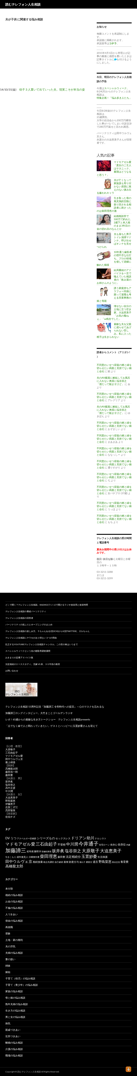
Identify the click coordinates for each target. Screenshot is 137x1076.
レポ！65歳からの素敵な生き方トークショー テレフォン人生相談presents (47, 719)
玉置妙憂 (89, 856)
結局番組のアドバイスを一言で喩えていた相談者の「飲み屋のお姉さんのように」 (114, 276)
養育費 (124, 861)
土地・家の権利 (14, 939)
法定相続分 (73, 857)
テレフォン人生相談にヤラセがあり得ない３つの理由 (31, 637)
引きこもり (10, 857)
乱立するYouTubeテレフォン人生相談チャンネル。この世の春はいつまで (41, 644)
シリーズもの (46, 838)
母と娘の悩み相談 (15, 997)
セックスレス (62, 838)
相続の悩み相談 (14, 894)
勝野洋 (37, 851)
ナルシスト (100, 838)
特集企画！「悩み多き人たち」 (114, 97)
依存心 (113, 844)
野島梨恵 (10, 800)
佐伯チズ (10, 816)
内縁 (128, 845)
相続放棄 (38, 861)
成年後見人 (22, 856)
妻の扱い (10, 959)
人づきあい (11, 914)
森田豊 (9, 775)
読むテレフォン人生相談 (23, 4)
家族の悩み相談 (14, 991)
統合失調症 (48, 862)
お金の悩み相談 (14, 901)
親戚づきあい (12, 1029)
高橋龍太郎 (11, 768)
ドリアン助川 (82, 838)
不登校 (62, 844)
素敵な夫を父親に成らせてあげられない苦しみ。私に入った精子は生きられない (114, 330)
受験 (7, 933)
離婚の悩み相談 (14, 1042)
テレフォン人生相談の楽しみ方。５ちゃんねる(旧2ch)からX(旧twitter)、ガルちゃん (47, 631)
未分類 (9, 888)
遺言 (95, 861)
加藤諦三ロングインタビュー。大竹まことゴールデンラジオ (39, 712)
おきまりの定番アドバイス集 (19, 657)
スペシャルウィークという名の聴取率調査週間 (27, 651)
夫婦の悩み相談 (14, 952)
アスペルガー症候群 (26, 838)
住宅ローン (104, 844)
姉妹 (7, 965)
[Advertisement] (45, 57)
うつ (13, 838)
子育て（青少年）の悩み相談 (21, 984)
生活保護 (103, 856)
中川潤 (9, 791)
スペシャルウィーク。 (116, 88)
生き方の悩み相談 (15, 1010)
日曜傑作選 (34, 857)
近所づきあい (12, 1036)
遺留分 (89, 862)
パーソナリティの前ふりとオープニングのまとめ (28, 624)
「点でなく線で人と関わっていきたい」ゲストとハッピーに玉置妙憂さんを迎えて (51, 725)
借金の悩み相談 (14, 920)
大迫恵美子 (11, 797)
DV (7, 838)
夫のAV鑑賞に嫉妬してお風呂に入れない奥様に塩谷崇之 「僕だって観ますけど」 (113, 381)
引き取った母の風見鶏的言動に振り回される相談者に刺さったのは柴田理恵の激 (114, 204)
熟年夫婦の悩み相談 (16, 1004)
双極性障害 (46, 851)
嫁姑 (7, 971)
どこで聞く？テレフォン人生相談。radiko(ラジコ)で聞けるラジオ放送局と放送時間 (46, 604)
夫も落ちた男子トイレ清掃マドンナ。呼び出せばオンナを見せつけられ (114, 240)
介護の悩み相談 (14, 1049)
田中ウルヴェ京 (14, 758)
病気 (7, 1023)
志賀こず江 (11, 807)
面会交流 (116, 862)
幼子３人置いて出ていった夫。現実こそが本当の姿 (52, 89)
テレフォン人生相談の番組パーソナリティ (25, 611)
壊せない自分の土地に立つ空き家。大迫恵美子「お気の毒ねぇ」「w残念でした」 (114, 312)
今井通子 (88, 844)
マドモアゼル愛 (14, 755)
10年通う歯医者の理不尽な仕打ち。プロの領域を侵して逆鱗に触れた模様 (114, 258)
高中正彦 (10, 787)
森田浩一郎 (11, 771)
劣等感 (30, 851)
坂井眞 (9, 781)
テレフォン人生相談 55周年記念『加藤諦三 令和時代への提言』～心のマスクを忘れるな (54, 706)
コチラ (113, 43)
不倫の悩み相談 (14, 907)
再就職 (9, 927)
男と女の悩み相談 (15, 1016)
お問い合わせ (11, 670)
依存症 (122, 844)
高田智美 (10, 810)
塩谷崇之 (10, 784)
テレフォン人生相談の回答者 (19, 618)
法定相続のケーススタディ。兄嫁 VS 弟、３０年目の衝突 (32, 664)
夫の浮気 (10, 946)
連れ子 (82, 862)
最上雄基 (10, 762)
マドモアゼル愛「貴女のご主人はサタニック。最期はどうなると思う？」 (114, 168)
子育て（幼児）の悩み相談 (20, 978)
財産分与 (74, 861)
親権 (66, 862)
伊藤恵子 (10, 803)
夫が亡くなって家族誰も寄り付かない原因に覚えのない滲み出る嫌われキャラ (114, 186)
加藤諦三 (15, 850)
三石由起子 (11, 752)
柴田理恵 (48, 856)
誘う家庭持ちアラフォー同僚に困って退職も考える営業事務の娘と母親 (114, 294)
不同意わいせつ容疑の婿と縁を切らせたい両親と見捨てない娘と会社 (114, 368)
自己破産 (59, 862)
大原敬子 (10, 749)
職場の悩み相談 (14, 1055)
